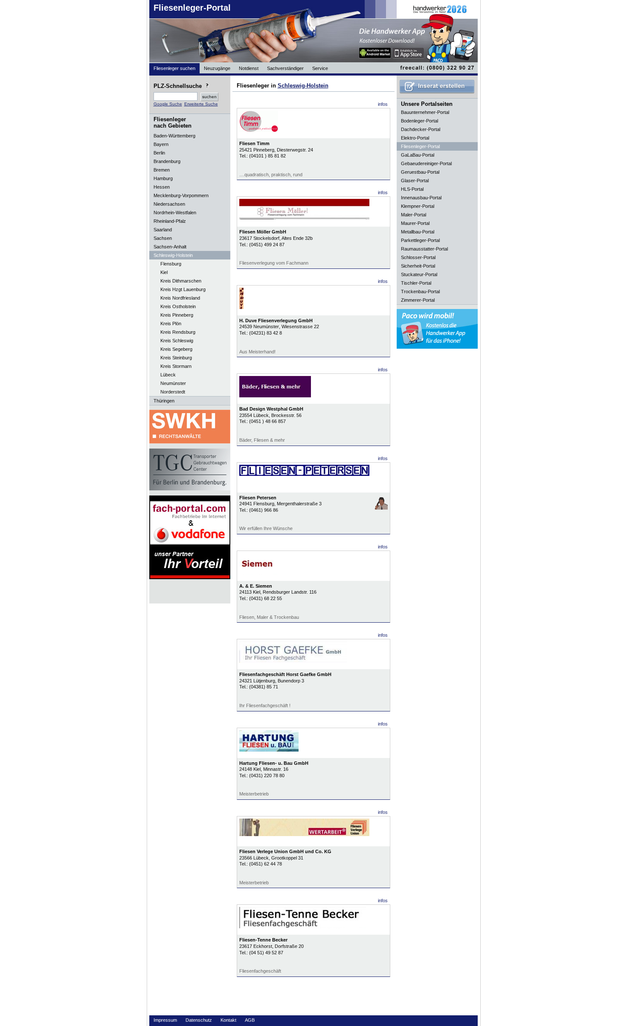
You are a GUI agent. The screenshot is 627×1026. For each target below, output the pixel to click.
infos (383, 104)
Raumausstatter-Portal (424, 248)
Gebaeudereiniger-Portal (426, 163)
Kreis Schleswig (176, 340)
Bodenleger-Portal (419, 120)
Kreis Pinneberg (176, 315)
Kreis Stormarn (176, 366)
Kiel (164, 272)
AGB (250, 1020)
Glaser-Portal (415, 180)
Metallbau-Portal (417, 231)
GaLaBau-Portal (417, 154)
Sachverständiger (285, 68)
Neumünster (173, 383)
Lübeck (168, 374)
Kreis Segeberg (176, 349)
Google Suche (168, 104)
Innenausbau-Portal (421, 197)
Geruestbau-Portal (420, 172)
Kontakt (228, 1020)
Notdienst (248, 68)
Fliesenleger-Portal (192, 7)
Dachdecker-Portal (420, 129)
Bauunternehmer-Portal (425, 112)
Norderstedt (172, 391)
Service (320, 68)
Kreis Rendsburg (177, 332)
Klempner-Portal (417, 206)
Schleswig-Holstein (303, 85)
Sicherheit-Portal (418, 265)
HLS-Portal (412, 189)
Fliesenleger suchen (174, 68)
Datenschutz (199, 1020)
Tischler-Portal (416, 283)
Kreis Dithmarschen (180, 280)
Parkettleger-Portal (420, 240)
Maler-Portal (413, 214)
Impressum (165, 1020)
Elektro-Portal (415, 137)
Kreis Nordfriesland (180, 297)
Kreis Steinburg (176, 357)
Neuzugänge (217, 68)
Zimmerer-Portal (418, 300)
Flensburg (170, 263)
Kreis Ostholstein (178, 306)
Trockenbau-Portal (420, 291)
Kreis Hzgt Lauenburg (183, 289)
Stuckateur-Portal (419, 274)
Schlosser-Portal (418, 257)
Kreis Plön (170, 323)
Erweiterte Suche (201, 104)
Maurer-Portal (415, 223)
